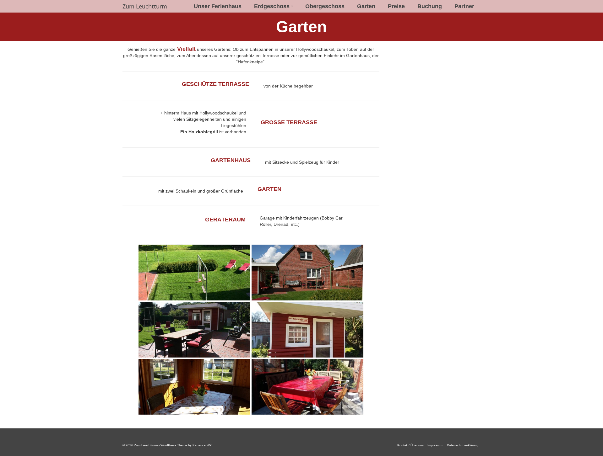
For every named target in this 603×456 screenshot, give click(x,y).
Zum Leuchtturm (144, 6)
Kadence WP (202, 445)
